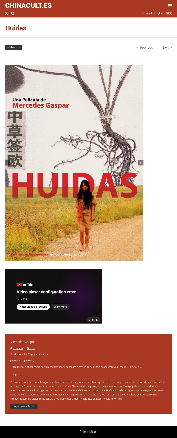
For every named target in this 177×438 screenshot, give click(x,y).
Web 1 (16, 361)
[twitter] (6, 13)
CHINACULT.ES (28, 6)
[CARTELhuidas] (74, 163)
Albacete (18, 348)
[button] (7, 162)
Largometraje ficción (23, 406)
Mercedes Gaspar (22, 342)
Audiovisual (13, 47)
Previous (146, 47)
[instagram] (12, 13)
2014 (32, 348)
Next (165, 47)
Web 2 (30, 361)
